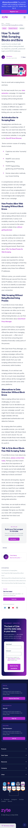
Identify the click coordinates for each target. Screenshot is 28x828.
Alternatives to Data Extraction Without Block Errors (14, 580)
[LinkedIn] (5, 607)
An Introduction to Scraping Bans (9, 570)
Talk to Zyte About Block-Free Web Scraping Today (13, 583)
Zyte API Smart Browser (14, 138)
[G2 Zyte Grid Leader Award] (9, 788)
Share (24, 57)
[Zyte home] (5, 17)
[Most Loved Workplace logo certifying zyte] (9, 784)
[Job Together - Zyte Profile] (13, 784)
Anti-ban (8, 23)
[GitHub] (17, 607)
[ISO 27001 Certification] (18, 784)
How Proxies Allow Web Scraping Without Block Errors (13, 574)
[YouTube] (13, 607)
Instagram (14, 799)
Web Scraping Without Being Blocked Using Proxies (13, 578)
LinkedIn (3, 801)
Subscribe (14, 599)
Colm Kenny (9, 56)
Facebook (6, 799)
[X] (9, 607)
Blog (3, 23)
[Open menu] (24, 17)
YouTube (21, 799)
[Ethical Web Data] (5, 784)
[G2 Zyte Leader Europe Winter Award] (23, 784)
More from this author (15, 557)
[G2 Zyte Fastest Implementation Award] (5, 788)
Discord (10, 801)
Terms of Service (11, 658)
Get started (13, 539)
